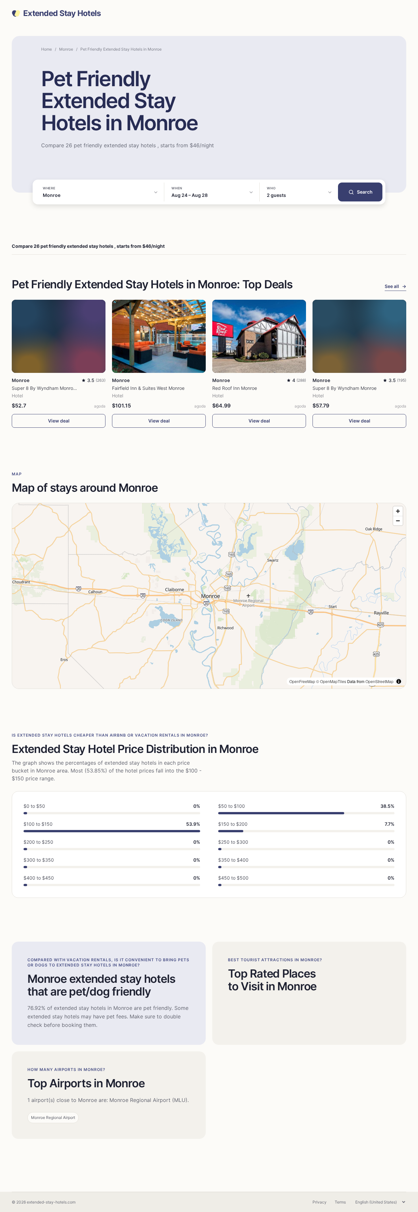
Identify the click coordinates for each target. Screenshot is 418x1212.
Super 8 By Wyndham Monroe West (50, 388)
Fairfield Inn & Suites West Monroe (148, 388)
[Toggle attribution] (399, 681)
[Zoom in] (398, 511)
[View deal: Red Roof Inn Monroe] (259, 336)
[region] (209, 596)
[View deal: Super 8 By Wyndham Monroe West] (58, 336)
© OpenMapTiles (331, 681)
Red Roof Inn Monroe (234, 388)
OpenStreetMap (379, 681)
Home (46, 49)
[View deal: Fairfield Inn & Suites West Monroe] (159, 336)
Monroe (66, 49)
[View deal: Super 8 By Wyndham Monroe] (359, 336)
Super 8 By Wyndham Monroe (345, 388)
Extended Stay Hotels (62, 13)
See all (395, 286)
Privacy (320, 1202)
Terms (340, 1202)
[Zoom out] (398, 520)
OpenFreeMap (302, 681)
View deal (59, 420)
